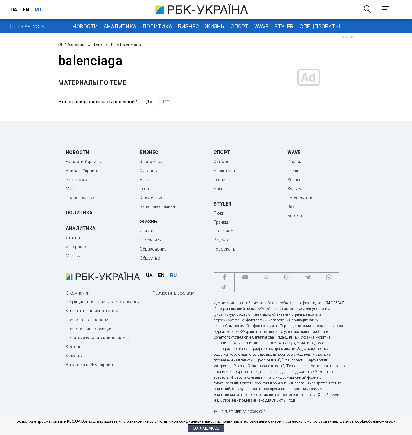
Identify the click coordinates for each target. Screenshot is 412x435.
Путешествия (300, 197)
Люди (219, 213)
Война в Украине (82, 170)
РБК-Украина (71, 45)
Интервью (76, 246)
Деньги (147, 231)
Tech (144, 188)
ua (14, 10)
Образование (153, 249)
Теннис (221, 179)
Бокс (218, 188)
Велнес (294, 179)
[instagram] (286, 277)
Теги (97, 45)
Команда (75, 355)
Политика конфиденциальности (98, 338)
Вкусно (221, 240)
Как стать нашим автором (92, 310)
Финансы (148, 170)
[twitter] (265, 277)
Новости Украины (84, 161)
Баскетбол (224, 170)
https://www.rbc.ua (229, 320)
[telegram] (307, 277)
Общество (150, 258)
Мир (70, 188)
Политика (157, 26)
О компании (78, 293)
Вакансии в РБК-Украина (90, 364)
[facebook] (224, 277)
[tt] (224, 287)
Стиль (293, 170)
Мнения (73, 255)
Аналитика (120, 26)
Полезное (223, 231)
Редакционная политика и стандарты (103, 301)
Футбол (221, 161)
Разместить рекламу (173, 293)
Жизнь (214, 26)
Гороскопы (225, 249)
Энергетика (151, 197)
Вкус (292, 206)
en (26, 10)
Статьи (73, 237)
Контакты (75, 346)
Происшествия (81, 197)
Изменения (151, 240)
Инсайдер (297, 161)
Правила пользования (88, 319)
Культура (296, 188)
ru (38, 10)
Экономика (77, 179)
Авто (145, 179)
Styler (283, 26)
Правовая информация (89, 328)
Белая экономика (157, 206)
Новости (85, 26)
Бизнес (188, 26)
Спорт (239, 26)
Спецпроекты (319, 26)
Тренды (221, 222)
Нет (165, 101)
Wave (261, 26)
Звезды (294, 215)
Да (149, 101)
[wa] (328, 277)
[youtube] (244, 277)
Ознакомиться (381, 421)
